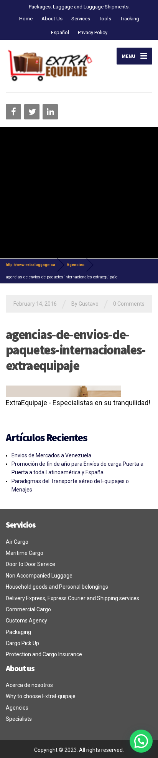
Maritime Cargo (24, 553)
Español (60, 32)
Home (26, 19)
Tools (105, 19)
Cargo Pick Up (22, 643)
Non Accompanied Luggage (39, 576)
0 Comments (129, 304)
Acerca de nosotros (29, 685)
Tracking (129, 19)
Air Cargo (17, 542)
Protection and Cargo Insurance (44, 654)
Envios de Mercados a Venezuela (51, 455)
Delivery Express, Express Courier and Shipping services (72, 598)
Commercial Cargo (28, 609)
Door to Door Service (30, 564)
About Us (52, 19)
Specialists (19, 719)
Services (80, 19)
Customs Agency (26, 620)
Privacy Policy (92, 32)
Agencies (17, 708)
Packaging (18, 632)
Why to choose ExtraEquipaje (41, 696)
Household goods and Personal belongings (57, 587)
